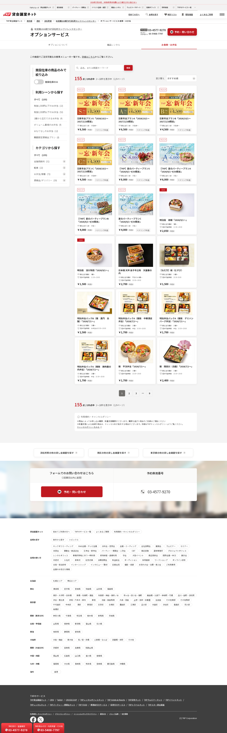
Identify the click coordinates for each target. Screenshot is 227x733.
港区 (38, 21)
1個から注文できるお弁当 (48, 118)
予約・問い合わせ (184, 32)
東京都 (29, 21)
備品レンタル (113, 44)
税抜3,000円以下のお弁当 (48, 112)
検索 (128, 67)
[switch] (39, 81)
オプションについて (58, 44)
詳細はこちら (88, 56)
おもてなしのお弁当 (46, 131)
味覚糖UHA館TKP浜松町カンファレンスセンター (76, 21)
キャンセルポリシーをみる (88, 427)
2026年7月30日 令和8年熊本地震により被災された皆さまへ (113, 2)
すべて (40, 99)
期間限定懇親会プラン (46, 137)
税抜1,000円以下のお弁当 (48, 105)
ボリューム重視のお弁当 (47, 124)
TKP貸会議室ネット (14, 21)
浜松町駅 (48, 21)
